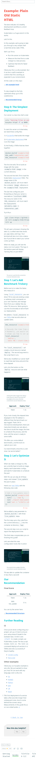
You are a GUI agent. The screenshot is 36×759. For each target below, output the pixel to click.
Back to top (17, 717)
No (23, 731)
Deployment (17, 178)
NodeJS (10, 680)
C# (9, 689)
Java (9, 686)
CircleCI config (13, 655)
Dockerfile (10, 136)
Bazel (10, 692)
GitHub (6, 748)
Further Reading (13, 620)
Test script (11, 658)
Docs (3, 745)
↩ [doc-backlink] (19, 707)
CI (5, 625)
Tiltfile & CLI (25, 755)
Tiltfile (9, 317)
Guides (15, 755)
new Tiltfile (15, 486)
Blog (8, 745)
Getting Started (6, 755)
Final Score (9, 588)
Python (10, 683)
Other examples (11, 661)
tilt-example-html (12, 85)
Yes (17, 731)
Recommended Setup (14, 100)
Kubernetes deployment (15, 139)
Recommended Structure (15, 613)
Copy (26, 126)
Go (9, 677)
